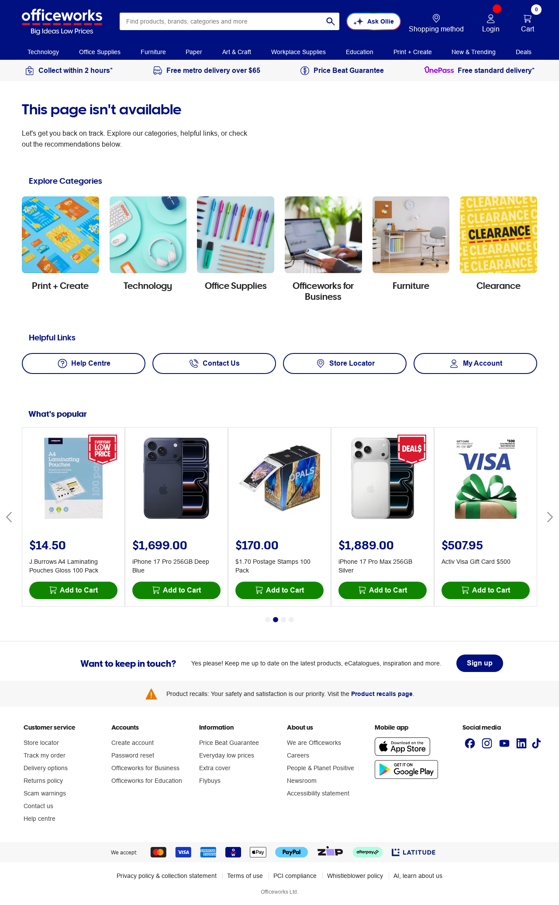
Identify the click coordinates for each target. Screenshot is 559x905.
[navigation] (43, 51)
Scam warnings (45, 793)
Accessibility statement (318, 793)
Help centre (39, 818)
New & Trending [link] (474, 51)
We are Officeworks (314, 742)
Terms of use (245, 875)
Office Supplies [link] (100, 51)
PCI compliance (295, 875)
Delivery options (46, 767)
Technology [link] (43, 51)
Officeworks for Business (145, 767)
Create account (132, 742)
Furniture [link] (153, 51)
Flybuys (210, 780)
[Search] (330, 21)
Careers (298, 755)
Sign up (480, 663)
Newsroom (302, 780)
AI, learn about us (417, 875)
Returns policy (43, 780)
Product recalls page (382, 693)
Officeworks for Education (146, 780)
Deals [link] (523, 51)
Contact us (38, 805)
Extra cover (215, 767)
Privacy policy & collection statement (167, 875)
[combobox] (229, 21)
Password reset (132, 755)
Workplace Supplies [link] (298, 51)
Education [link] (359, 51)
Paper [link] (194, 51)
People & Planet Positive (320, 767)
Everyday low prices (226, 755)
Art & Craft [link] (236, 51)
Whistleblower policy (355, 875)
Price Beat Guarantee (229, 742)
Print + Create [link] (412, 51)
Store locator (41, 742)
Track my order (45, 755)
